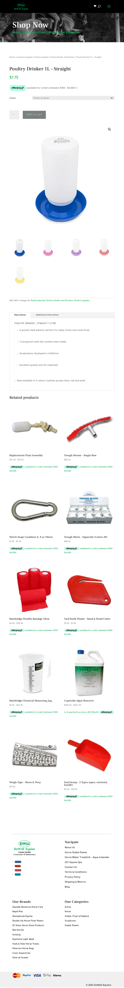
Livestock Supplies (24, 57)
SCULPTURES (39, 33)
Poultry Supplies (41, 57)
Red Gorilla (18, 930)
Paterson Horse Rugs (23, 948)
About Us (70, 848)
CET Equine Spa (73, 862)
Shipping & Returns (75, 882)
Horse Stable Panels (76, 853)
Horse (68, 912)
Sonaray (16, 935)
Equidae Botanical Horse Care (27, 907)
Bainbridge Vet (38, 301)
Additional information (47, 315)
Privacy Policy (72, 877)
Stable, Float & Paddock (77, 916)
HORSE (26, 33)
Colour (13, 98)
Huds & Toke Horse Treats (25, 944)
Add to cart (34, 114)
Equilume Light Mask (23, 939)
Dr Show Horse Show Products (28, 925)
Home (12, 57)
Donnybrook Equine (22, 916)
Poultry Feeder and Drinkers (62, 57)
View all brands (20, 958)
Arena (68, 907)
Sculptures (70, 921)
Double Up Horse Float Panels (27, 921)
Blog (67, 887)
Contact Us (71, 867)
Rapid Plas (17, 912)
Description (20, 315)
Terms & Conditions (76, 872)
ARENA (16, 33)
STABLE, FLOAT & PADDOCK (63, 33)
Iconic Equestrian (21, 953)
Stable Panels (72, 925)
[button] (109, 129)
